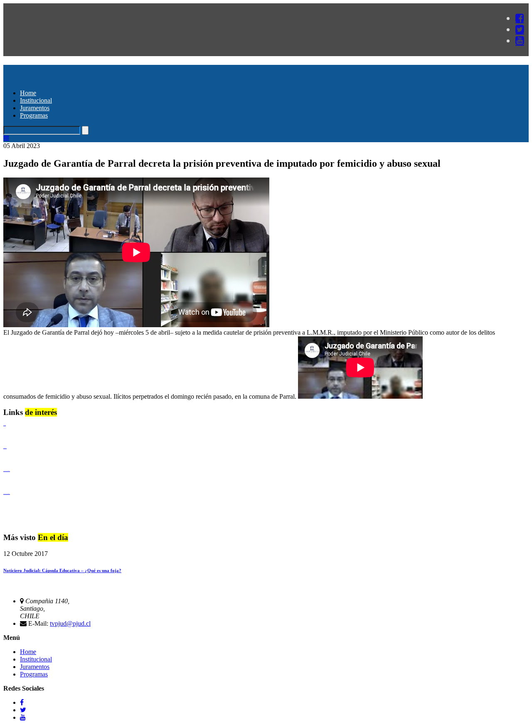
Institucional (36, 100)
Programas (34, 115)
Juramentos (34, 107)
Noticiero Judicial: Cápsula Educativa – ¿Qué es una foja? (62, 570)
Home (28, 92)
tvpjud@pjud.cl (70, 623)
